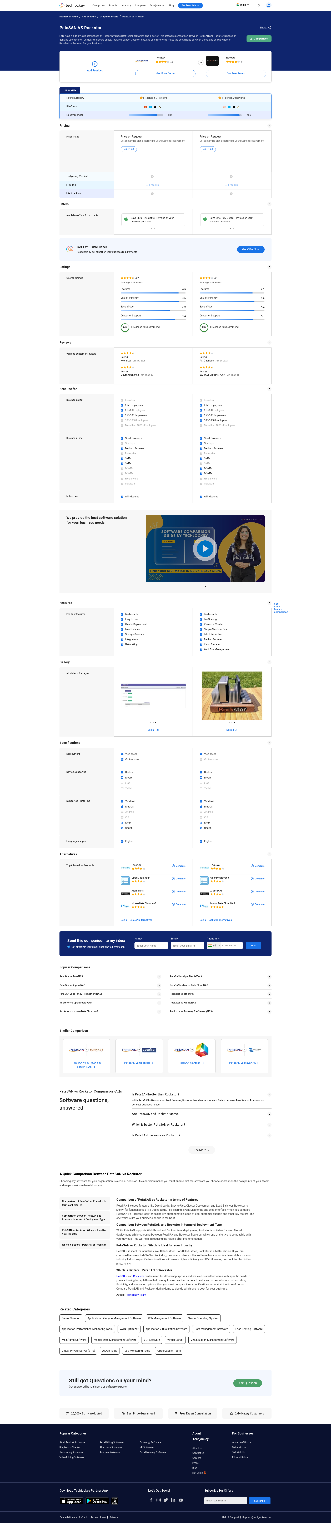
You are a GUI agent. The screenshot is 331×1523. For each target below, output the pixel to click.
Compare (140, 5)
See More (200, 1150)
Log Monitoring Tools (137, 1350)
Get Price (129, 149)
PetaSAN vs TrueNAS (71, 976)
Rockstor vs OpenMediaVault (75, 1002)
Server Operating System (203, 1318)
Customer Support (131, 315)
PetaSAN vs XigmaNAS (72, 985)
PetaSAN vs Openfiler (137, 1062)
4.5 (184, 289)
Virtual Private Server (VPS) (78, 1350)
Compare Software (109, 17)
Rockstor (231, 57)
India (243, 4)
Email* (174, 938)
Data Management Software (211, 1329)
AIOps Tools (109, 1350)
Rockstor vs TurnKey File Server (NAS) (191, 1011)
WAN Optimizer (129, 1329)
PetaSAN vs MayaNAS (243, 1062)
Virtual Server (175, 1339)
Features (125, 289)
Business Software (68, 17)
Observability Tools (169, 1350)
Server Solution (71, 1318)
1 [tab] (152, 227)
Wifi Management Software (164, 1318)
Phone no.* (213, 938)
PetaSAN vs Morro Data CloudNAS (189, 985)
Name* (138, 938)
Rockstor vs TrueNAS (182, 993)
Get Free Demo (165, 73)
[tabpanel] (153, 220)
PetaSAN (161, 57)
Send (253, 945)
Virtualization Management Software (212, 1339)
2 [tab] (154, 227)
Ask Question (157, 5)
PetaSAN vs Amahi (190, 1062)
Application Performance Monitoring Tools (87, 1329)
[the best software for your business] (72, 6)
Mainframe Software (74, 1339)
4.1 (262, 289)
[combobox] (214, 945)
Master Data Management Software (115, 1339)
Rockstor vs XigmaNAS (183, 1002)
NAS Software (89, 17)
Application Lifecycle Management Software (114, 1318)
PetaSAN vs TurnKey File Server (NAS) (80, 993)
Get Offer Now (250, 249)
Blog (171, 5)
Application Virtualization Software (166, 1329)
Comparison (260, 38)
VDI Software (152, 1339)
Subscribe (259, 1500)
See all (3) (153, 729)
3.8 (184, 306)
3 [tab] (155, 722)
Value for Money (130, 297)
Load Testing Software (249, 1329)
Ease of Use (127, 306)
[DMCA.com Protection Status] (114, 1503)
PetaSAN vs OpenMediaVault (186, 976)
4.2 (184, 315)
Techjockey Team (135, 1294)
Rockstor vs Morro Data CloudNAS (78, 1011)
